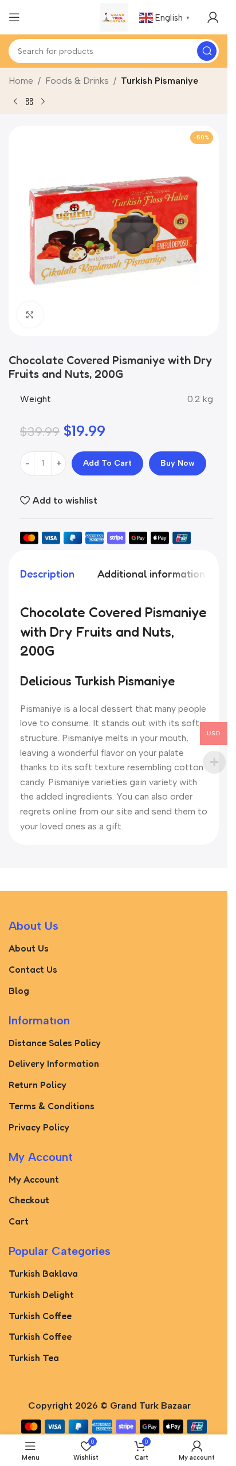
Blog (19, 990)
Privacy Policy (39, 1127)
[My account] (213, 17)
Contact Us (33, 969)
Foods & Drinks (77, 80)
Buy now (177, 463)
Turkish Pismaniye (159, 80)
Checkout (29, 1200)
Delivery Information (54, 1063)
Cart (19, 1221)
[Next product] (43, 101)
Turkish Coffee (40, 1315)
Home (21, 80)
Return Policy (37, 1084)
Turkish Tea (34, 1357)
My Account (34, 1179)
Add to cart (107, 463)
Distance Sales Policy (55, 1042)
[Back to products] (29, 101)
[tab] (47, 574)
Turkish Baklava (43, 1273)
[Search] (207, 51)
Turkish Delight (41, 1294)
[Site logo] (114, 16)
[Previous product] (15, 101)
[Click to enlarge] (30, 314)
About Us (29, 948)
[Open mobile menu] (14, 17)
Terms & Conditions (52, 1106)
